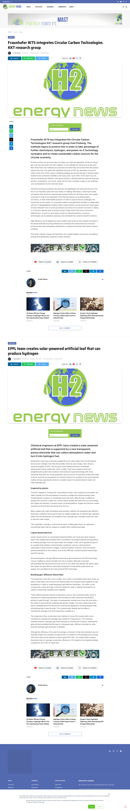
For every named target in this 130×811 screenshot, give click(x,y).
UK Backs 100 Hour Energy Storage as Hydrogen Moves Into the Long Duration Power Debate (37, 315)
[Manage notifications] (125, 806)
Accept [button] (91, 806)
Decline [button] (100, 806)
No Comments (35, 53)
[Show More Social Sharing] (51, 58)
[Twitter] (11, 135)
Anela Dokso (17, 53)
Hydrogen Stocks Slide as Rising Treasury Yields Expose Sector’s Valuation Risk (64, 315)
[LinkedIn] (11, 127)
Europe (20, 32)
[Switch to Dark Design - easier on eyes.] (123, 7)
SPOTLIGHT (38, 7)
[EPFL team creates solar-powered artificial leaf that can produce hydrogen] (65, 396)
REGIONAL (50, 7)
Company (34, 759)
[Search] (126, 7)
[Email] (11, 139)
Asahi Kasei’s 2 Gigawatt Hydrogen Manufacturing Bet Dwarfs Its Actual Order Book (34, 1)
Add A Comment (65, 328)
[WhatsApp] (11, 131)
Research (12, 343)
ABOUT (71, 7)
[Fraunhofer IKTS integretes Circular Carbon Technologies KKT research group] (65, 90)
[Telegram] (11, 144)
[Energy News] (12, 6)
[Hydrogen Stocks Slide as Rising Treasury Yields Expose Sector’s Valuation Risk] (65, 304)
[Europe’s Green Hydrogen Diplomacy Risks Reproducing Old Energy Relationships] (92, 304)
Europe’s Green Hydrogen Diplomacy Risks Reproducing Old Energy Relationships (91, 315)
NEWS (29, 7)
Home (15, 32)
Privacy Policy (113, 774)
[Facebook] (11, 148)
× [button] (109, 793)
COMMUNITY (62, 7)
